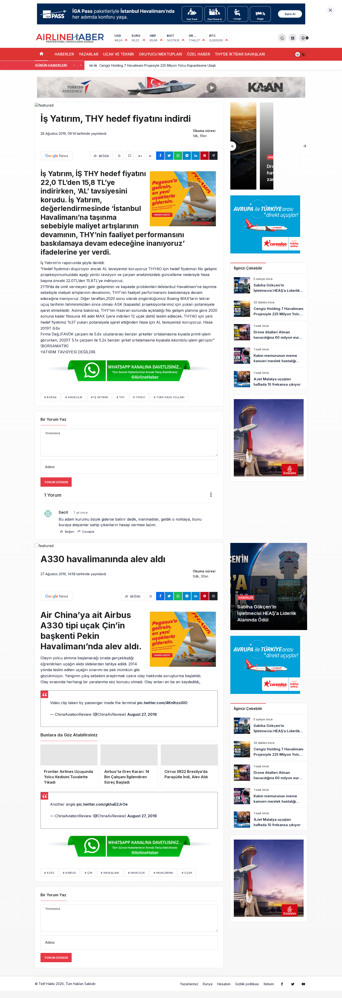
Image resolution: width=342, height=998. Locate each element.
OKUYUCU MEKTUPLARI (160, 54)
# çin (88, 880)
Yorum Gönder (56, 482)
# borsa (50, 397)
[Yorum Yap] (130, 156)
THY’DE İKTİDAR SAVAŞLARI (240, 54)
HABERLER (64, 54)
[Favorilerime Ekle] (119, 156)
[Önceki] (73, 65)
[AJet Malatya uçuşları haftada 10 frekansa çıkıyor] (268, 379)
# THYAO (139, 397)
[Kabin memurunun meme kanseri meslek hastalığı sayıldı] (268, 355)
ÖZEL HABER (198, 54)
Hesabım (224, 991)
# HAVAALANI (110, 880)
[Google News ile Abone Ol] (56, 155)
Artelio (102, 991)
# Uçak (187, 880)
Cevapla (87, 531)
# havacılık (73, 397)
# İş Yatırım (99, 397)
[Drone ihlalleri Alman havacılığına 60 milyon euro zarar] (268, 146)
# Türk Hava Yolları (169, 397)
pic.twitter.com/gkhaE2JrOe (102, 811)
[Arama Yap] (282, 38)
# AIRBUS (69, 880)
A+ (140, 156)
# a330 (49, 880)
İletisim (269, 991)
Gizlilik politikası (247, 991)
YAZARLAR (88, 54)
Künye (208, 991)
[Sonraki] (80, 65)
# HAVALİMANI (163, 880)
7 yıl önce (81, 512)
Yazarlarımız (189, 991)
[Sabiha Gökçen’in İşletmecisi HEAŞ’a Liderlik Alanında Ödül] (268, 285)
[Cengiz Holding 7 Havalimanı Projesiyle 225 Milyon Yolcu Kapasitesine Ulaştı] (268, 308)
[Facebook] (282, 991)
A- (150, 156)
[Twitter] (292, 991)
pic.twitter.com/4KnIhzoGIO (162, 702)
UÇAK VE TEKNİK (118, 54)
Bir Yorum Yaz (53, 419)
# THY (121, 397)
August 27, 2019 (142, 714)
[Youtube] (303, 991)
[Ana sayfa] (41, 54)
